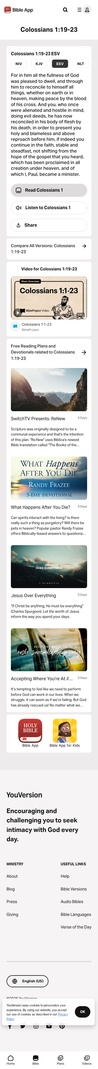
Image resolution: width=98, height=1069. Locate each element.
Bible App (30, 745)
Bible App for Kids (65, 745)
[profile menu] (83, 9)
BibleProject (30, 330)
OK (82, 1011)
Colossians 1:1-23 (41, 324)
